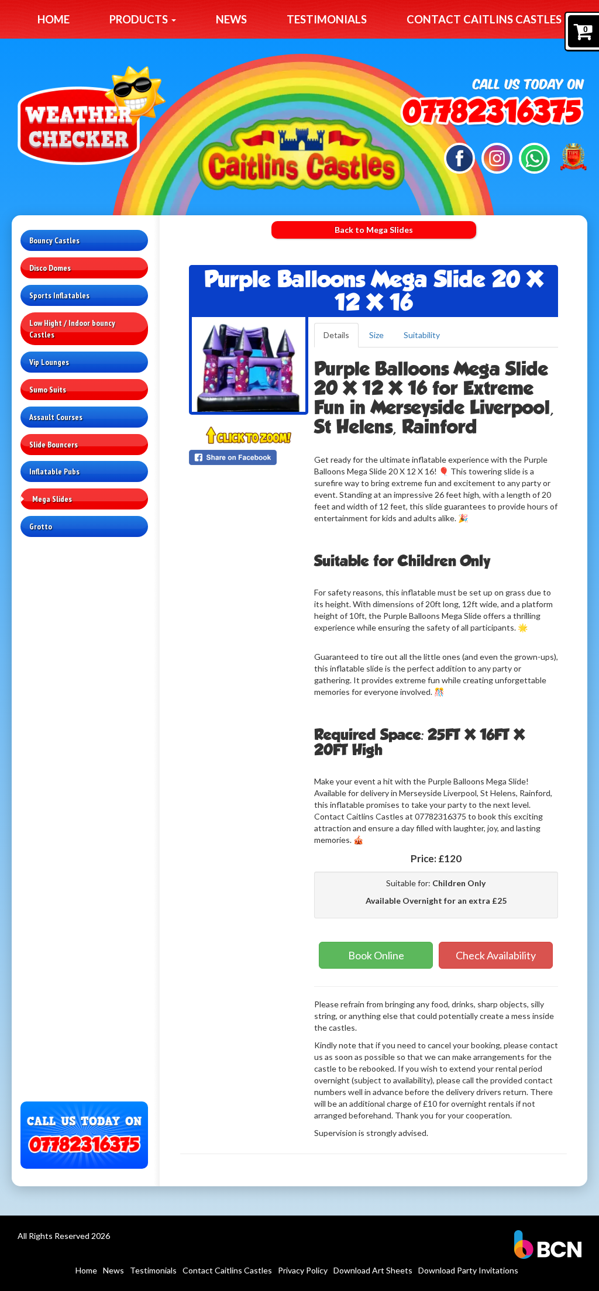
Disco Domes (50, 268)
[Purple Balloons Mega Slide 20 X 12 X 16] (248, 364)
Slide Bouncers (53, 444)
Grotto (40, 526)
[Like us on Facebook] (459, 157)
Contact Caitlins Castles (484, 19)
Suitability (422, 335)
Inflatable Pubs (54, 471)
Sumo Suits (47, 389)
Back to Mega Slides (374, 230)
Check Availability (496, 955)
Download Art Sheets (372, 1270)
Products (139, 19)
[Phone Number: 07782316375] (491, 113)
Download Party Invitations (468, 1270)
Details (336, 335)
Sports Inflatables (59, 295)
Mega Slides (52, 499)
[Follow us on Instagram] (497, 157)
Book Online (376, 955)
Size (376, 335)
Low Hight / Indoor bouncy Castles (72, 329)
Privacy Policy (303, 1270)
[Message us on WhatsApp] (534, 157)
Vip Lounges (49, 362)
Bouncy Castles (54, 240)
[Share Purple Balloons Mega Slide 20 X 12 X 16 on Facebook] (248, 457)
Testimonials (327, 19)
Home (53, 19)
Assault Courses (55, 417)
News (231, 19)
